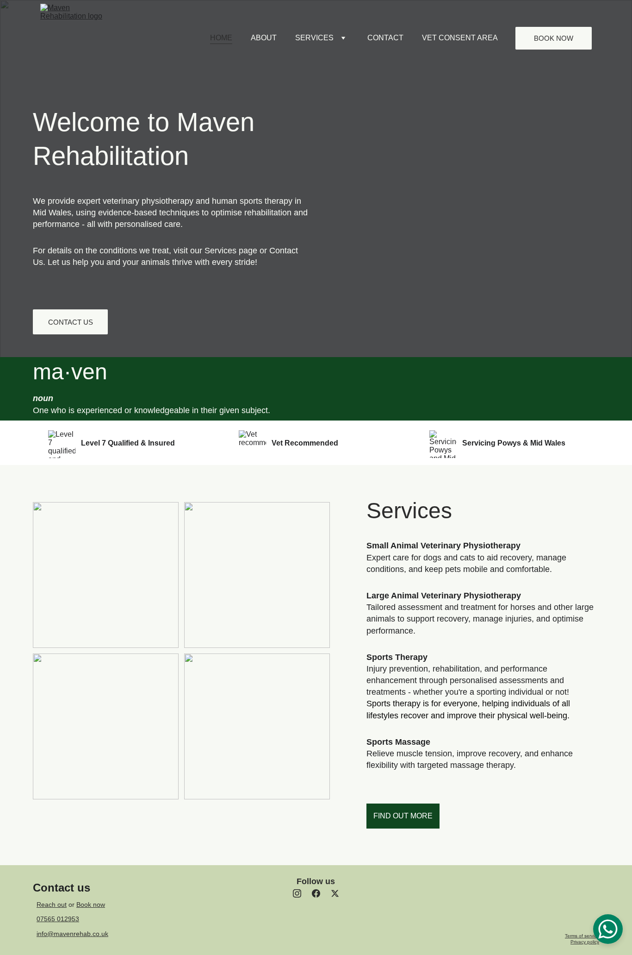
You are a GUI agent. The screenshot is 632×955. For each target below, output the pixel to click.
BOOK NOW (553, 38)
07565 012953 (58, 919)
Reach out (52, 904)
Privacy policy (584, 941)
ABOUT (264, 38)
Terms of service (582, 935)
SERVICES (314, 38)
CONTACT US (70, 322)
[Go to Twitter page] (335, 893)
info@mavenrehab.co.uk (72, 933)
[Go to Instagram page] (297, 893)
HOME (221, 38)
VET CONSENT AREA (460, 38)
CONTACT (385, 38)
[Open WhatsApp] (608, 929)
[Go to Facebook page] (316, 893)
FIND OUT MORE (403, 816)
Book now (90, 904)
